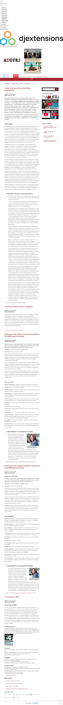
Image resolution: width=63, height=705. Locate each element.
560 (13, 694)
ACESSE (32, 50)
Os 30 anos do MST (11, 597)
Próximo (13, 697)
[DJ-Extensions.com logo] (31, 45)
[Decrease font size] (6, 27)
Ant (10, 694)
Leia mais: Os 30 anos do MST (10, 675)
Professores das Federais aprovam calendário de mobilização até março (22, 335)
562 (20, 694)
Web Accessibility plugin (4, 46)
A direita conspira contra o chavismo (18, 306)
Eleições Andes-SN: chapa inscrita (11, 686)
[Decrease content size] (8, 25)
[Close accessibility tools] (1, 6)
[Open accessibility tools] (1, 1)
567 (37, 694)
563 (23, 694)
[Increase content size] (9, 25)
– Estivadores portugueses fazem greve (12, 680)
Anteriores (42, 49)
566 (34, 694)
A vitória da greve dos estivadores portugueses (17, 89)
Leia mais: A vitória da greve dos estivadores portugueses (15, 302)
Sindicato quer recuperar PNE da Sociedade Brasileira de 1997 (17, 688)
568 (6, 697)
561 (17, 694)
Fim (18, 697)
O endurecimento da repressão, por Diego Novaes (14, 683)
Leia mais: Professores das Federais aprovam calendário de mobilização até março (20, 461)
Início (6, 694)
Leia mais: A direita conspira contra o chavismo (14, 330)
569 (9, 697)
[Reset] (0, 6)
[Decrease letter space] (8, 29)
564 (27, 694)
